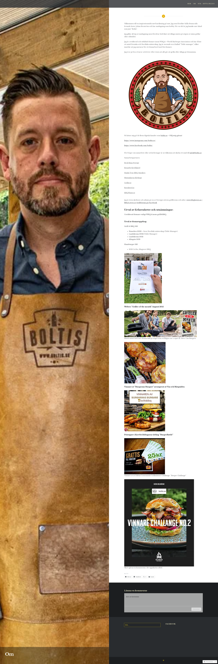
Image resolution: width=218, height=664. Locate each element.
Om (194, 3)
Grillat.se (127, 183)
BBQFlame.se (129, 193)
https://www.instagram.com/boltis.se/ (140, 141)
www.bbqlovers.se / (194, 200)
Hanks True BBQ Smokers (134, 173)
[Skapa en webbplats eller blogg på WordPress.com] (163, 660)
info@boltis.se (196, 153)
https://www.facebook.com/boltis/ (138, 145)
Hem (189, 3)
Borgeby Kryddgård (132, 168)
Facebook (171, 624)
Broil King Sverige (131, 163)
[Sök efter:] (142, 625)
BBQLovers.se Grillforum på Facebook (140, 203)
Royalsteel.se (129, 188)
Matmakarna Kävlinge (133, 178)
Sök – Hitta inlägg (206, 3)
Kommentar (196, 609)
